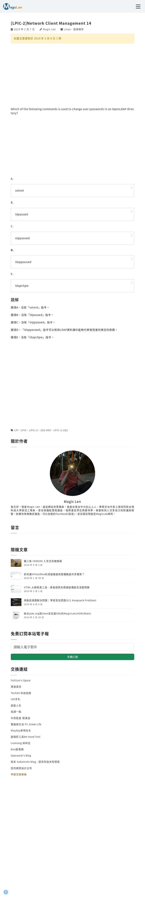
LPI (16, 430)
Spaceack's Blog (21, 755)
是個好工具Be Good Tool (25, 736)
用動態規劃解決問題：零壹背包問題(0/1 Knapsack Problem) (60, 600)
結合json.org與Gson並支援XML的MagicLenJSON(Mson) (57, 613)
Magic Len (49, 29)
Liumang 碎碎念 (20, 743)
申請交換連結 (19, 774)
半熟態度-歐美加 (20, 718)
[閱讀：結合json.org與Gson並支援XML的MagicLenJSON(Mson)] (16, 615)
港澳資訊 (16, 686)
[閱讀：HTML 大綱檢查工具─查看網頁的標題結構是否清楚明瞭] (16, 588)
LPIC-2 (33, 430)
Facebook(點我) (65, 514)
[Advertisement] (72, 75)
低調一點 (16, 711)
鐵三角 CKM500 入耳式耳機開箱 (43, 561)
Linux (67, 29)
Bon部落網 (17, 749)
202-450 (45, 430)
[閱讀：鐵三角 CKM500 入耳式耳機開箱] (16, 562)
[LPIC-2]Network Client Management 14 (51, 23)
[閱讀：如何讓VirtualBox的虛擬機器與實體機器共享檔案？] (16, 575)
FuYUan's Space (21, 680)
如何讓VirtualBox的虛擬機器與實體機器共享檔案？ (54, 574)
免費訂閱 (72, 657)
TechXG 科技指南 (21, 693)
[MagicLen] (11, 6)
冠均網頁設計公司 (21, 768)
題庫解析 (78, 29)
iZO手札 (16, 699)
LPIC (24, 430)
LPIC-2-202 (61, 430)
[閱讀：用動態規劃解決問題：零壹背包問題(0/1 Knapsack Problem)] (16, 602)
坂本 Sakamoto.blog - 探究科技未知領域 (35, 761)
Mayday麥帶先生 (21, 730)
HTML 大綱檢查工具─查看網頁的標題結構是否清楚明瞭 (57, 587)
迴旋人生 (16, 705)
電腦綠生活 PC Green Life (26, 724)
